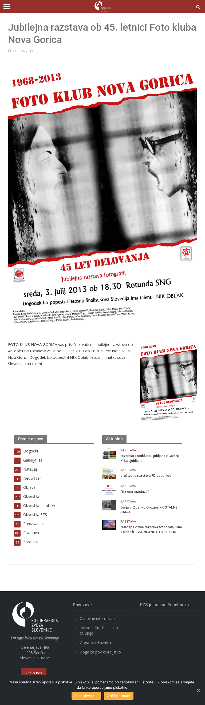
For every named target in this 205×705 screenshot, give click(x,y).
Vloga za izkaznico (95, 642)
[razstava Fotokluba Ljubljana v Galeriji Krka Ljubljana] (109, 453)
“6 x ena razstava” (134, 492)
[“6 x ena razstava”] (109, 488)
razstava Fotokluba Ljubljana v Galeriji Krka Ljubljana (149, 458)
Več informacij (119, 696)
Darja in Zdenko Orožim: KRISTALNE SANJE (148, 509)
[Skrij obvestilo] (198, 690)
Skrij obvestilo (86, 696)
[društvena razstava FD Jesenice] (109, 473)
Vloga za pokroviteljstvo (100, 652)
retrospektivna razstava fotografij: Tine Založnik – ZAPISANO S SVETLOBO (151, 529)
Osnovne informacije (98, 618)
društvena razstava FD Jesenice (145, 476)
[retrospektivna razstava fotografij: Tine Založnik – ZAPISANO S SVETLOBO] (109, 524)
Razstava (128, 450)
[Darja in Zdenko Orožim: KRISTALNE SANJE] (109, 504)
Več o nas (33, 672)
